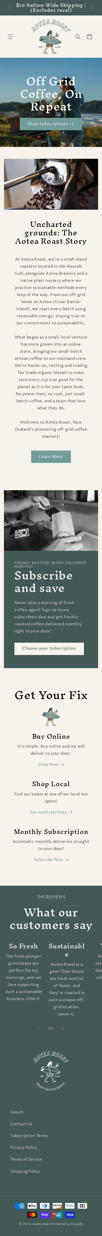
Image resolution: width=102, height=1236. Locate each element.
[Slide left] (39, 1028)
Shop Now (48, 764)
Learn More (51, 456)
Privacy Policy (23, 1147)
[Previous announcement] (9, 7)
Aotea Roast (42, 1224)
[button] (10, 37)
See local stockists (48, 812)
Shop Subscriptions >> (51, 123)
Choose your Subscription (49, 648)
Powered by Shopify (67, 1224)
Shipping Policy (25, 1171)
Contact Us (21, 1124)
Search (17, 1112)
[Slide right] (62, 1028)
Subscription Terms (29, 1135)
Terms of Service (26, 1159)
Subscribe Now (48, 860)
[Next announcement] (92, 7)
